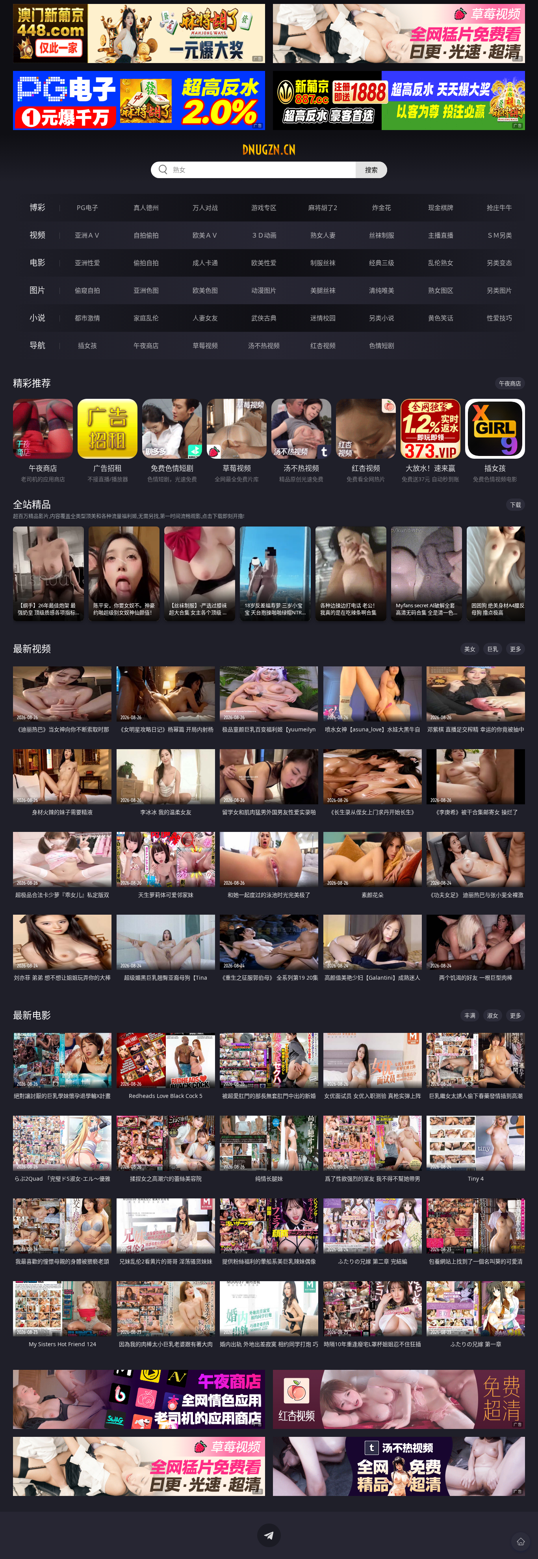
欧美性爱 (263, 263)
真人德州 (146, 207)
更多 (515, 649)
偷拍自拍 (146, 263)
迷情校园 (323, 318)
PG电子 (87, 207)
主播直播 (440, 235)
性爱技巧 (499, 318)
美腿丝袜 (323, 290)
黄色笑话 (440, 318)
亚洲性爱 (87, 263)
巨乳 (492, 649)
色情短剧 (381, 345)
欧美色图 (205, 290)
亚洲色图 (146, 290)
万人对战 (205, 207)
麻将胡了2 (322, 207)
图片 (37, 290)
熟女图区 (440, 290)
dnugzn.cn (269, 150)
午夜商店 (146, 345)
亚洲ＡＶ (87, 235)
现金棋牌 (440, 207)
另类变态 (499, 263)
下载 (515, 504)
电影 (37, 262)
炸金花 (381, 207)
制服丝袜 (323, 263)
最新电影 (32, 1014)
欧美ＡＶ (205, 235)
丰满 (469, 1015)
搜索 (371, 170)
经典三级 (381, 263)
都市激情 (87, 318)
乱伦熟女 (440, 263)
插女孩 (87, 345)
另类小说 (381, 318)
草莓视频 (205, 345)
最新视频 (32, 648)
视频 (37, 235)
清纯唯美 (381, 290)
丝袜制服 (381, 235)
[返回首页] (520, 1541)
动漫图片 (263, 290)
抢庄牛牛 (499, 207)
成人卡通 (205, 263)
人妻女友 (205, 318)
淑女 (492, 1015)
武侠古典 (263, 318)
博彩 (37, 207)
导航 (37, 345)
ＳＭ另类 (499, 235)
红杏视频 (323, 345)
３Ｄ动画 (263, 235)
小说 (37, 318)
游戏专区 (263, 207)
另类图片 (499, 290)
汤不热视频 (264, 345)
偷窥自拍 (87, 290)
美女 (469, 649)
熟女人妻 (323, 235)
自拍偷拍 (146, 235)
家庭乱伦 (146, 318)
